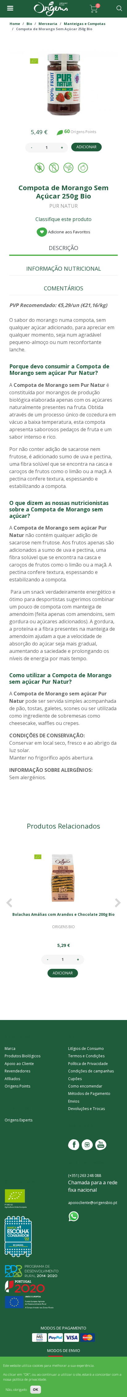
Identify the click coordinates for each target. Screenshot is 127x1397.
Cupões (75, 1078)
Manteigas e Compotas (84, 23)
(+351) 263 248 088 (84, 1175)
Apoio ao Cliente (19, 1063)
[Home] (51, 9)
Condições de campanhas (91, 1071)
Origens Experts (18, 1120)
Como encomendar (85, 1086)
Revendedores (17, 1071)
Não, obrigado (16, 1389)
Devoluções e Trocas (86, 1108)
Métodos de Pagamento (89, 1093)
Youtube (100, 1144)
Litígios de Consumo (86, 1048)
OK (35, 1389)
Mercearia (48, 23)
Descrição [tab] (63, 248)
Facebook (73, 1144)
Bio (29, 23)
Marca (10, 1048)
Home (15, 23)
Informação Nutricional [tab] (63, 268)
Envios (73, 1101)
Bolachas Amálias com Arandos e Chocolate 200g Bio (63, 914)
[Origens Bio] (10, 8)
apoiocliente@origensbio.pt (92, 1202)
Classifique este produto (63, 219)
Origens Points (17, 1086)
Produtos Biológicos (22, 1056)
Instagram (87, 1144)
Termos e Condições (86, 1056)
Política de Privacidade (88, 1063)
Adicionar (86, 147)
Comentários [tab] (63, 288)
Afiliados (12, 1078)
